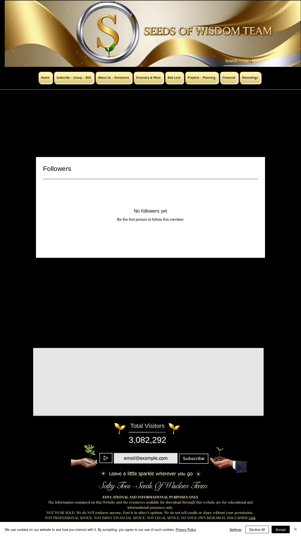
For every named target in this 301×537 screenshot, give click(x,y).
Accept (281, 529)
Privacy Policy (186, 529)
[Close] (295, 529)
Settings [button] (236, 529)
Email (144, 450)
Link (252, 517)
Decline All (257, 529)
